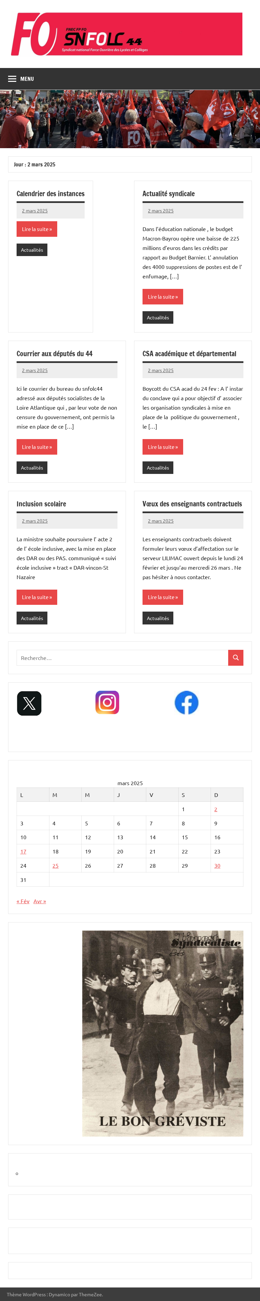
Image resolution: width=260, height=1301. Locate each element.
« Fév (23, 900)
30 (217, 865)
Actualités (32, 250)
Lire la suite (35, 229)
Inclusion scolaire (41, 504)
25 (55, 865)
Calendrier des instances (51, 194)
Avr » (40, 900)
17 (23, 851)
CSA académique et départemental (189, 354)
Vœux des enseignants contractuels (192, 504)
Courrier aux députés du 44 (54, 354)
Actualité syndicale (169, 194)
